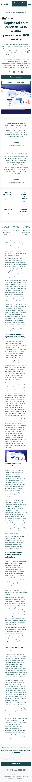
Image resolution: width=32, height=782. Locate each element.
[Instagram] (24, 770)
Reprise (18, 260)
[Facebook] (11, 770)
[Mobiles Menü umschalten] (29, 4)
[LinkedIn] (15, 770)
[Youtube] (20, 770)
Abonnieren (16, 764)
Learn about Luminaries (16, 82)
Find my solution (16, 77)
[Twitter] (7, 770)
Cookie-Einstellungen (17, 776)
